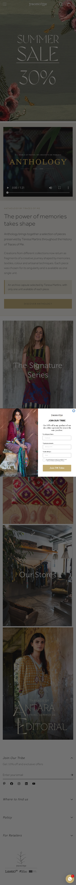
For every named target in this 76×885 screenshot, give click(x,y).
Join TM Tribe (57, 468)
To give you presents (48, 443)
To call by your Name (48, 434)
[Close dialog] (73, 410)
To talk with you (47, 451)
